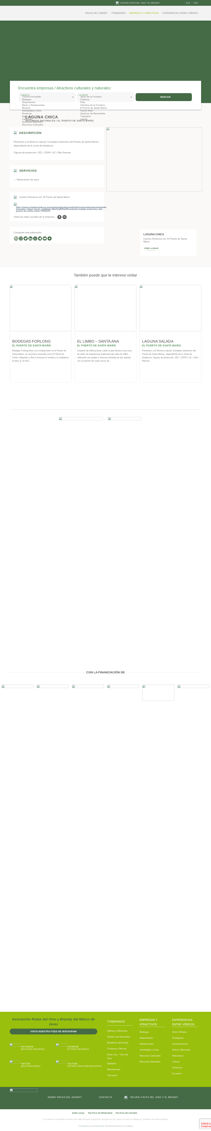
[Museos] (47, 108)
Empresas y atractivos (144, 13)
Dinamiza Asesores (113, 1126)
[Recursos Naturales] (47, 122)
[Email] (45, 238)
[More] (49, 238)
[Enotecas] (47, 113)
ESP (188, 3)
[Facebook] (16, 238)
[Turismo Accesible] (47, 96)
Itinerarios (118, 13)
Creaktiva (128, 1126)
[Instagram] (21, 238)
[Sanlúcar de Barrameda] (105, 113)
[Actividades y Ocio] (47, 110)
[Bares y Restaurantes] (47, 105)
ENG (196, 3)
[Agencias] (47, 116)
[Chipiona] (105, 99)
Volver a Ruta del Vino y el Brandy (140, 3)
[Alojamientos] (47, 102)
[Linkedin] (30, 238)
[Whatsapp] (35, 238)
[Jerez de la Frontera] (105, 96)
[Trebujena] (105, 116)
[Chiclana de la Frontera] (105, 105)
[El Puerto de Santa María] (105, 108)
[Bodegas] (47, 99)
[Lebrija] (105, 119)
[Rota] (105, 102)
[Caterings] (47, 119)
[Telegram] (40, 238)
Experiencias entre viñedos (180, 13)
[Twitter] (26, 238)
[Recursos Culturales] (47, 124)
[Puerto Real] (105, 110)
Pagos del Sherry (96, 13)
